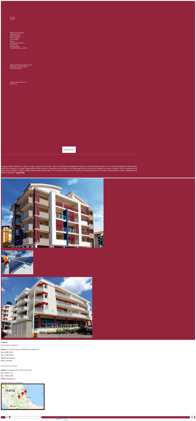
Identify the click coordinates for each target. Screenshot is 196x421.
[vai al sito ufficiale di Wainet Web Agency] (62, 419)
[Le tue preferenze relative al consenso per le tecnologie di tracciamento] (192, 417)
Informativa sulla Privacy (8, 382)
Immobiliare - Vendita (7, 339)
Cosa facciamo (5, 249)
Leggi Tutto (20, 172)
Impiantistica (5, 275)
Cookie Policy (19, 382)
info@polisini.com (10, 358)
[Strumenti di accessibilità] (9, 417)
